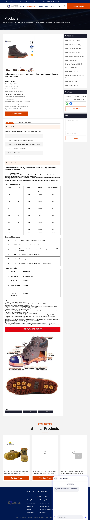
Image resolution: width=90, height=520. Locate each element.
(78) (74, 76)
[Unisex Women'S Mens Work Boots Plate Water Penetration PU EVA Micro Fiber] (20, 50)
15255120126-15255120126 (51, 1)
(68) (71, 81)
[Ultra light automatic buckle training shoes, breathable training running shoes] (63, 452)
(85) (72, 52)
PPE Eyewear (42, 512)
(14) (71, 68)
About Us (43, 6)
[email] (71, 104)
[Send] (85, 517)
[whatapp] (67, 104)
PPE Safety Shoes (19, 22)
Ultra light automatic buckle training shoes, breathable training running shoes (62, 473)
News (53, 6)
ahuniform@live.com (33, 1)
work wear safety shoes (45, 412)
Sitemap (29, 509)
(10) (71, 71)
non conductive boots (30, 412)
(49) (71, 60)
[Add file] (55, 517)
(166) (73, 48)
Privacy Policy (30, 512)
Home (22, 6)
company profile (31, 496)
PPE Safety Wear (43, 496)
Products (31, 6)
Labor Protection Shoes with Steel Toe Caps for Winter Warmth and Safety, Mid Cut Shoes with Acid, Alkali (34, 473)
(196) (72, 41)
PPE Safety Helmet (44, 506)
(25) (74, 56)
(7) (73, 64)
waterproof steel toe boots (13, 412)
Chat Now (75, 109)
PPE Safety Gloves (44, 500)
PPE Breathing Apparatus (46, 509)
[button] (11, 456)
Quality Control (31, 503)
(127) (73, 45)
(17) (72, 85)
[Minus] (86, 479)
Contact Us (30, 506)
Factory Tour (30, 500)
